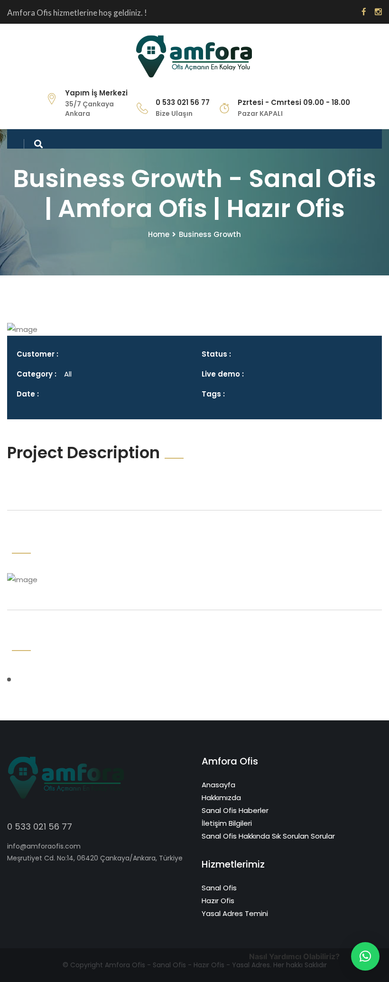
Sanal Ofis (219, 888)
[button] (365, 956)
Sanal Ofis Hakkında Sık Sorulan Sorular (268, 836)
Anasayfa (218, 785)
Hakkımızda (221, 798)
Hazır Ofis (218, 901)
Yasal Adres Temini (235, 913)
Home (158, 234)
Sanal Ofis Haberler (235, 810)
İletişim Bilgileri (227, 823)
